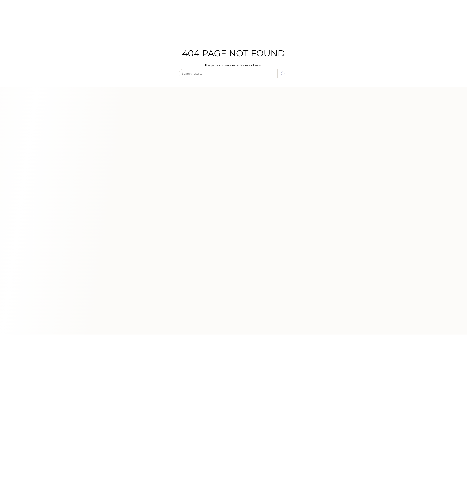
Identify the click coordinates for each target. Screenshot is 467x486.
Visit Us (35, 12)
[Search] (283, 73)
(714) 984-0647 (18, 12)
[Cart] (455, 25)
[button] (176, 34)
